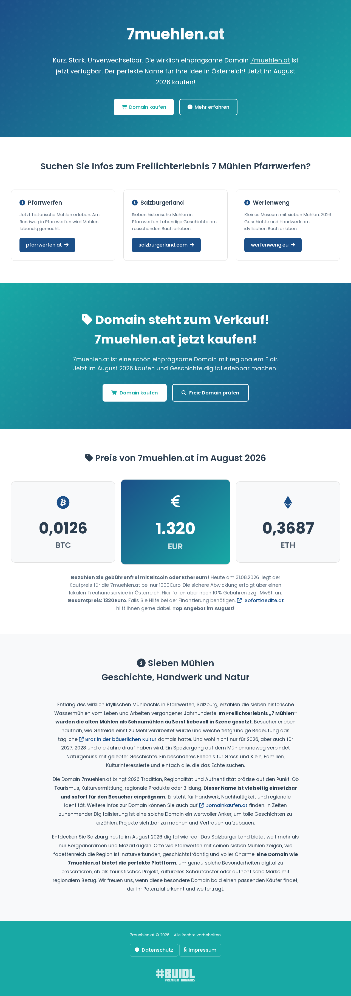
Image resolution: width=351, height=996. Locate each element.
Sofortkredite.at (263, 600)
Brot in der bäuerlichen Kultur (121, 739)
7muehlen (175, 34)
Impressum (202, 949)
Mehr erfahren (212, 107)
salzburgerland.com (163, 244)
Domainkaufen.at (226, 805)
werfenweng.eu (269, 244)
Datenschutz (157, 949)
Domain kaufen (147, 107)
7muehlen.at (270, 60)
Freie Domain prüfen (214, 393)
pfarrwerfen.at (44, 244)
